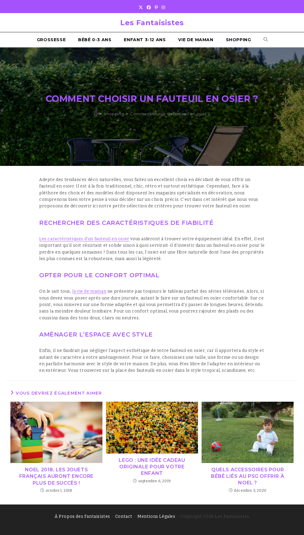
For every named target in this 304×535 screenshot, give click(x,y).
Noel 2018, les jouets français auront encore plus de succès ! (56, 476)
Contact (123, 516)
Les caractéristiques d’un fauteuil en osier (84, 238)
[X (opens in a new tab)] (141, 7)
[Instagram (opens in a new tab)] (163, 7)
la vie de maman (89, 291)
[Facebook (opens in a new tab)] (149, 7)
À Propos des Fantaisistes (82, 516)
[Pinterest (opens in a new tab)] (156, 7)
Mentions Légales (156, 516)
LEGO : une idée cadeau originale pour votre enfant (152, 466)
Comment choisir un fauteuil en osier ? (170, 113)
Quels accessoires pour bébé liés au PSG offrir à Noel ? (247, 476)
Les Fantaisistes (152, 22)
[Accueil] (96, 113)
